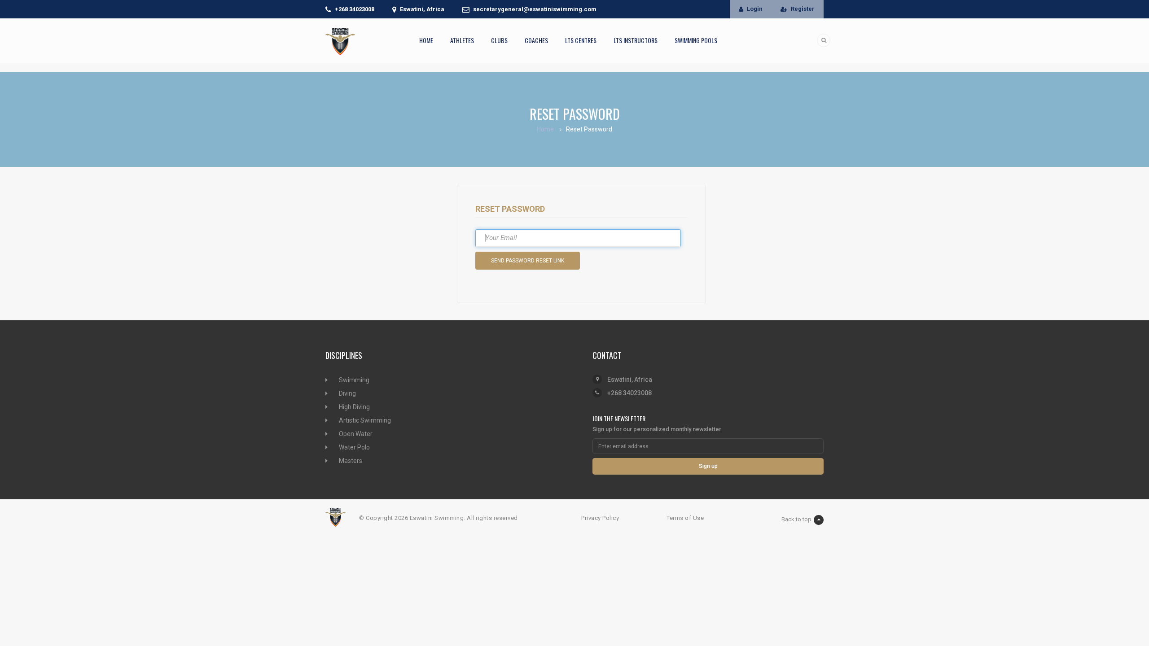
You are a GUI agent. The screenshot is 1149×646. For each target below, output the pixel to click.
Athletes (462, 40)
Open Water (356, 433)
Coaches (536, 40)
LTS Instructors (636, 40)
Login (755, 8)
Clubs (499, 40)
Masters (350, 460)
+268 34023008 (354, 9)
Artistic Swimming (365, 420)
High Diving (354, 406)
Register (803, 8)
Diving (347, 393)
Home (426, 40)
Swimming (354, 380)
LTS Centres (580, 40)
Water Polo (354, 447)
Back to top (796, 519)
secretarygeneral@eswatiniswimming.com (534, 9)
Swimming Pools (696, 40)
